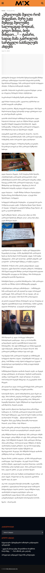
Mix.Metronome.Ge (12, 569)
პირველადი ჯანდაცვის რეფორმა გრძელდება (18, 555)
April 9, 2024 (6, 51)
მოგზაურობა (11, 10)
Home (3, 10)
